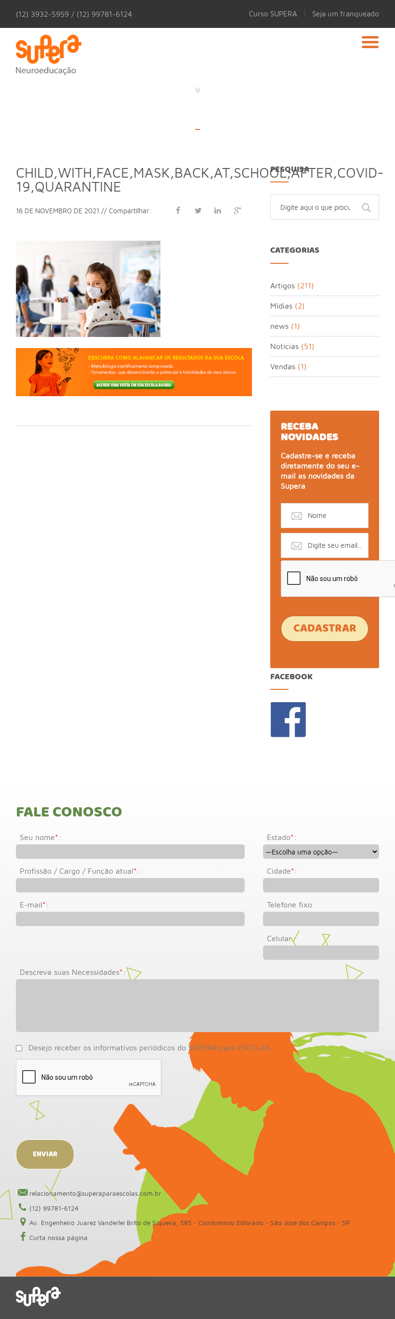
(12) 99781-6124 (54, 1208)
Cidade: (282, 870)
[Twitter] (198, 210)
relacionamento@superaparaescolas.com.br (95, 1193)
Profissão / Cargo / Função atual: (80, 870)
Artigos (282, 285)
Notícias (284, 346)
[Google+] (237, 210)
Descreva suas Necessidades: (73, 972)
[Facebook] (178, 210)
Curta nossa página (58, 1237)
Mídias (281, 305)
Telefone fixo (289, 904)
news (279, 326)
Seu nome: (40, 837)
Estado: (282, 837)
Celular (279, 938)
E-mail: (34, 904)
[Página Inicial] (48, 55)
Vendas (282, 366)
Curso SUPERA (273, 13)
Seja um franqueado (345, 13)
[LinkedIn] (217, 210)
